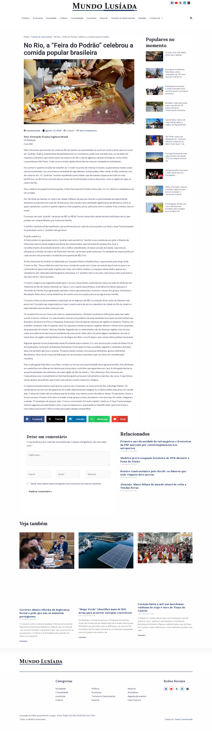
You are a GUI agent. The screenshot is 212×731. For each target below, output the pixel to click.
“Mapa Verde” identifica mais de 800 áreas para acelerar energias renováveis (105, 611)
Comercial (155, 18)
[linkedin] (185, 2)
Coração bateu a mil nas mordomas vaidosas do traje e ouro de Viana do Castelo (161, 607)
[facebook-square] (172, 2)
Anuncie (132, 688)
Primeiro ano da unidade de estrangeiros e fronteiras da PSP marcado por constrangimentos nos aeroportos (155, 445)
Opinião (142, 18)
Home (26, 37)
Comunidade (77, 18)
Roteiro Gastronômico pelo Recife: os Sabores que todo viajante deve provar (153, 473)
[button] (161, 18)
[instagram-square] (189, 2)
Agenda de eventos (137, 696)
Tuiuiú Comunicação (183, 719)
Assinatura (133, 692)
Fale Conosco (134, 700)
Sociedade (51, 18)
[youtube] (177, 2)
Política (25, 18)
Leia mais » (23, 641)
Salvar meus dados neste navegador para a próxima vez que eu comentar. (65, 483)
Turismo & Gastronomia (123, 18)
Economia (38, 18)
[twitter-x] (181, 2)
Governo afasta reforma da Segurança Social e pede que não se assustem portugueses (44, 613)
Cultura (63, 18)
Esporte (104, 18)
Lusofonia (91, 18)
